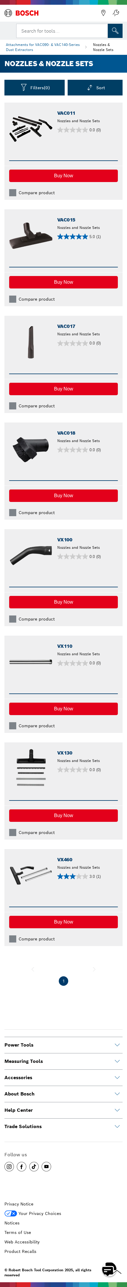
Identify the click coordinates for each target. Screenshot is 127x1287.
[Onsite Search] (115, 31)
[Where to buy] (103, 13)
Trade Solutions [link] (23, 1126)
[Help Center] (117, 1110)
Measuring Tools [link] (23, 1061)
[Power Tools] (117, 1045)
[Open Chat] (109, 1269)
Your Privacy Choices (40, 1213)
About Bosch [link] (19, 1094)
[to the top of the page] (118, 1252)
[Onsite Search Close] (103, 30)
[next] (94, 969)
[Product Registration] (116, 13)
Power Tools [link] (18, 1045)
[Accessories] (117, 1078)
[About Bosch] (117, 1094)
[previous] (33, 969)
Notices (11, 1223)
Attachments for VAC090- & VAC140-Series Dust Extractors (43, 47)
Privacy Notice (18, 1204)
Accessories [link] (18, 1077)
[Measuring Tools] (117, 1061)
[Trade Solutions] (117, 1126)
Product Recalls (20, 1251)
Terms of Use (17, 1232)
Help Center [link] (18, 1110)
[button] (63, 176)
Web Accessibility (22, 1242)
